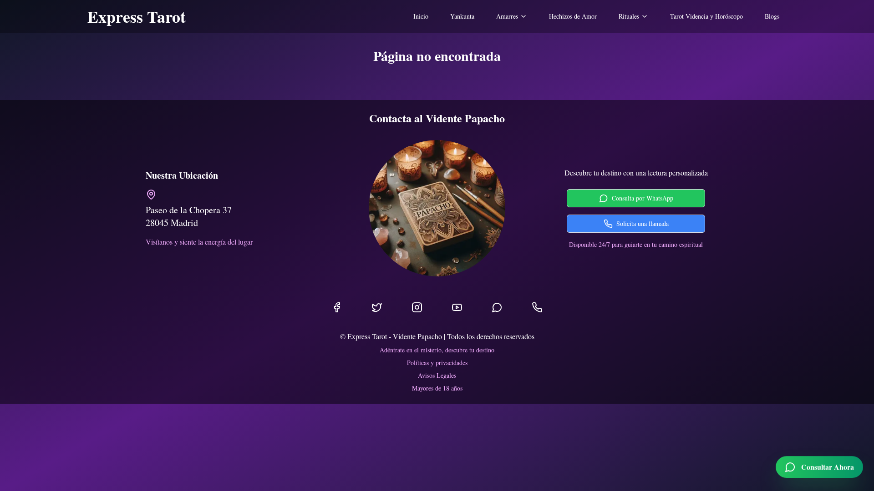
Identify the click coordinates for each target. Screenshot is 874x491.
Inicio (420, 16)
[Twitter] (377, 307)
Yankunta (462, 16)
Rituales (629, 16)
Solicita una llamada (642, 223)
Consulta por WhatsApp (642, 198)
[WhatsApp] (497, 307)
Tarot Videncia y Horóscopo (706, 16)
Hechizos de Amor (573, 16)
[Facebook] (337, 307)
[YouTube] (457, 307)
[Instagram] (417, 307)
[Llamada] (537, 307)
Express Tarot (136, 16)
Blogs (772, 16)
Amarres (507, 16)
